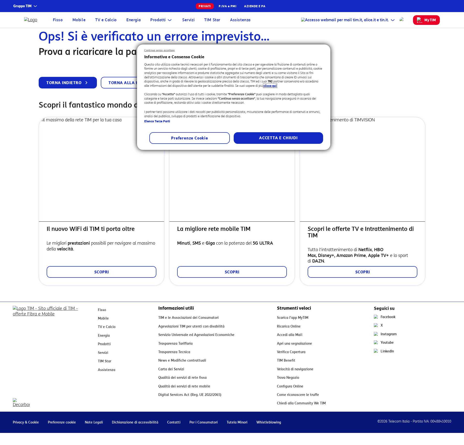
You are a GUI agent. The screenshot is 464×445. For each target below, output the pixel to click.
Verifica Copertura (291, 352)
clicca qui (270, 86)
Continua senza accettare (159, 50)
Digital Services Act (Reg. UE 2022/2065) (189, 395)
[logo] (32, 20)
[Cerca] (402, 20)
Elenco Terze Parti (157, 121)
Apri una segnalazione (294, 344)
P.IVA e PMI (228, 6)
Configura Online (290, 386)
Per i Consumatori (203, 422)
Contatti (174, 422)
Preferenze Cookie (189, 138)
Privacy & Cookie (26, 422)
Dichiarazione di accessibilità (135, 422)
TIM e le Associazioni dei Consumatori (188, 318)
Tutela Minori (237, 422)
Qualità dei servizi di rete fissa (182, 378)
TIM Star (212, 20)
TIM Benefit (286, 360)
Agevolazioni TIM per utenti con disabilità (191, 326)
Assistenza (240, 20)
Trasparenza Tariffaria (175, 344)
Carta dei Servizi (171, 369)
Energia (133, 20)
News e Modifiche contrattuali (182, 360)
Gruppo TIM (22, 6)
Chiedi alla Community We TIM (301, 403)
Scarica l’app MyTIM (292, 318)
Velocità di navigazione (295, 369)
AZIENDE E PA (254, 6)
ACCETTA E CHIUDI (278, 138)
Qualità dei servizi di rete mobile (184, 386)
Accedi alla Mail (289, 335)
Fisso (58, 20)
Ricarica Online (289, 326)
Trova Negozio (288, 378)
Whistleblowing (268, 422)
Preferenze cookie (62, 422)
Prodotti (158, 20)
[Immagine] (51, 316)
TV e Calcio (106, 20)
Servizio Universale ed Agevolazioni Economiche (196, 335)
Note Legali (94, 422)
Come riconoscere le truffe (298, 395)
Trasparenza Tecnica (174, 352)
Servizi (188, 20)
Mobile (79, 20)
